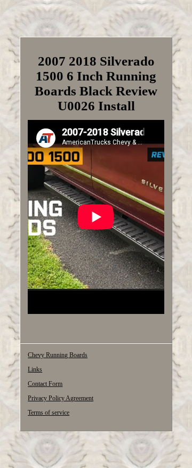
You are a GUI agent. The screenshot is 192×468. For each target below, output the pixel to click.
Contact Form (45, 384)
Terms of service (48, 412)
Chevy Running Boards (57, 355)
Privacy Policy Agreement (60, 398)
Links (35, 369)
